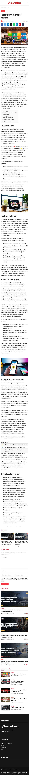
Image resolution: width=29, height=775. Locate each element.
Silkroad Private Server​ (10, 774)
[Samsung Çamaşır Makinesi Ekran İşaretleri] (5, 690)
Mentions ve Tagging (8, 117)
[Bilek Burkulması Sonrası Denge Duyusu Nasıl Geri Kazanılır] (21, 536)
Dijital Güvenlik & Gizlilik (6, 743)
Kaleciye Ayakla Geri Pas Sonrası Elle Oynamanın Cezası (11, 610)
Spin (2, 749)
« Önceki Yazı (9, 527)
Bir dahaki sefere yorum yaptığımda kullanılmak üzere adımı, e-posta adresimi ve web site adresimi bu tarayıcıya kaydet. (14, 580)
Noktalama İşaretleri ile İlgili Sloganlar (19, 699)
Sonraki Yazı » (19, 527)
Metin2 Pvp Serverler (12, 772)
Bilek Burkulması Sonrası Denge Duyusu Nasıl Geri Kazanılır (21, 543)
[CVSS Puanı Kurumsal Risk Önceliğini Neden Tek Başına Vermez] (7, 536)
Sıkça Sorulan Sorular (8, 121)
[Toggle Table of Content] (15, 112)
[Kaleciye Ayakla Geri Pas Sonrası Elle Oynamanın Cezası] (14, 599)
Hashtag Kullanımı (7, 116)
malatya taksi (23, 774)
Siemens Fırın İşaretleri (17, 707)
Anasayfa (3, 7)
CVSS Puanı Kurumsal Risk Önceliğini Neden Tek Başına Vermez (6, 543)
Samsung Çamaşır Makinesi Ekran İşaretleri (19, 690)
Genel (7, 7)
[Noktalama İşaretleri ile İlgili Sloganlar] (5, 699)
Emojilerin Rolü (5, 114)
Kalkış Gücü (3, 747)
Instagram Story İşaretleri (9, 119)
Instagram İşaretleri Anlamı (18, 674)
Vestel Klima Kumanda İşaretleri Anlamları (17, 682)
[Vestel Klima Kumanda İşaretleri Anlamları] (5, 681)
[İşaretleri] (14, 2)
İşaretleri (5, 21)
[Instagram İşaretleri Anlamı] (5, 674)
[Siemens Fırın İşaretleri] (5, 707)
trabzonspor (3, 772)
